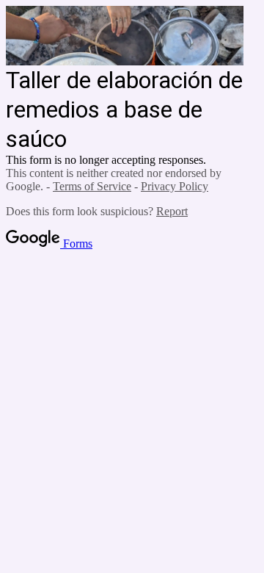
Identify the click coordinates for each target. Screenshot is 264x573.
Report (172, 211)
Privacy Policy (174, 186)
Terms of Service (92, 186)
